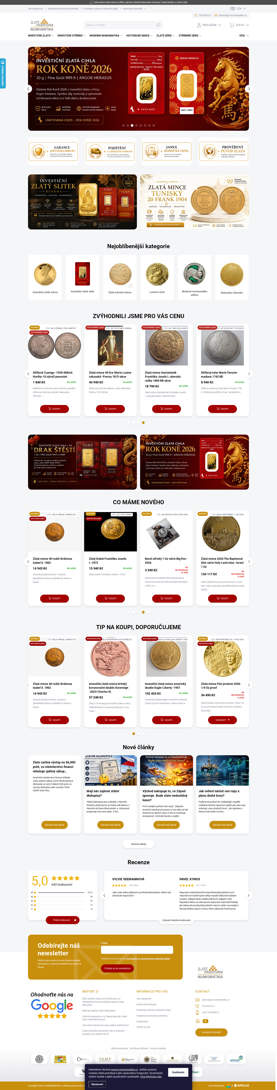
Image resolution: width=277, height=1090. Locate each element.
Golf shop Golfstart (139, 1048)
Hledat (158, 25)
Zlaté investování (119, 1048)
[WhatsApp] (197, 1020)
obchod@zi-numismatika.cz (216, 999)
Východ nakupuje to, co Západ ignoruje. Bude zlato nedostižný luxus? (104, 1018)
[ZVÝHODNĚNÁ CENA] (54, 347)
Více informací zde (150, 1076)
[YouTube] (205, 1020)
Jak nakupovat (35, 8)
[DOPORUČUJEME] (54, 658)
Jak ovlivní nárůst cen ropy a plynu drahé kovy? (105, 1025)
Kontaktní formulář (211, 1032)
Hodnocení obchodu (133, 8)
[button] (34, 89)
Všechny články (138, 844)
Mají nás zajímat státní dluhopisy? (99, 1010)
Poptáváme (142, 1021)
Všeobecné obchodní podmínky (63, 8)
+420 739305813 (210, 1012)
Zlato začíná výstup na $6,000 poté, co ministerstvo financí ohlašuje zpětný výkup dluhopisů (103, 1001)
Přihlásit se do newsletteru (117, 968)
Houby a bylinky (158, 1048)
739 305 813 (208, 1006)
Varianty (109, 720)
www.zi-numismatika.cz (124, 1069)
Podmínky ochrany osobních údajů (101, 8)
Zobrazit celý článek (54, 825)
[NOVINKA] (54, 533)
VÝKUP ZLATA (143, 1027)
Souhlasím (178, 1072)
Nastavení (97, 1084)
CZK (239, 8)
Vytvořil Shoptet (216, 1085)
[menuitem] (41, 35)
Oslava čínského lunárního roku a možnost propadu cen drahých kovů (103, 1032)
